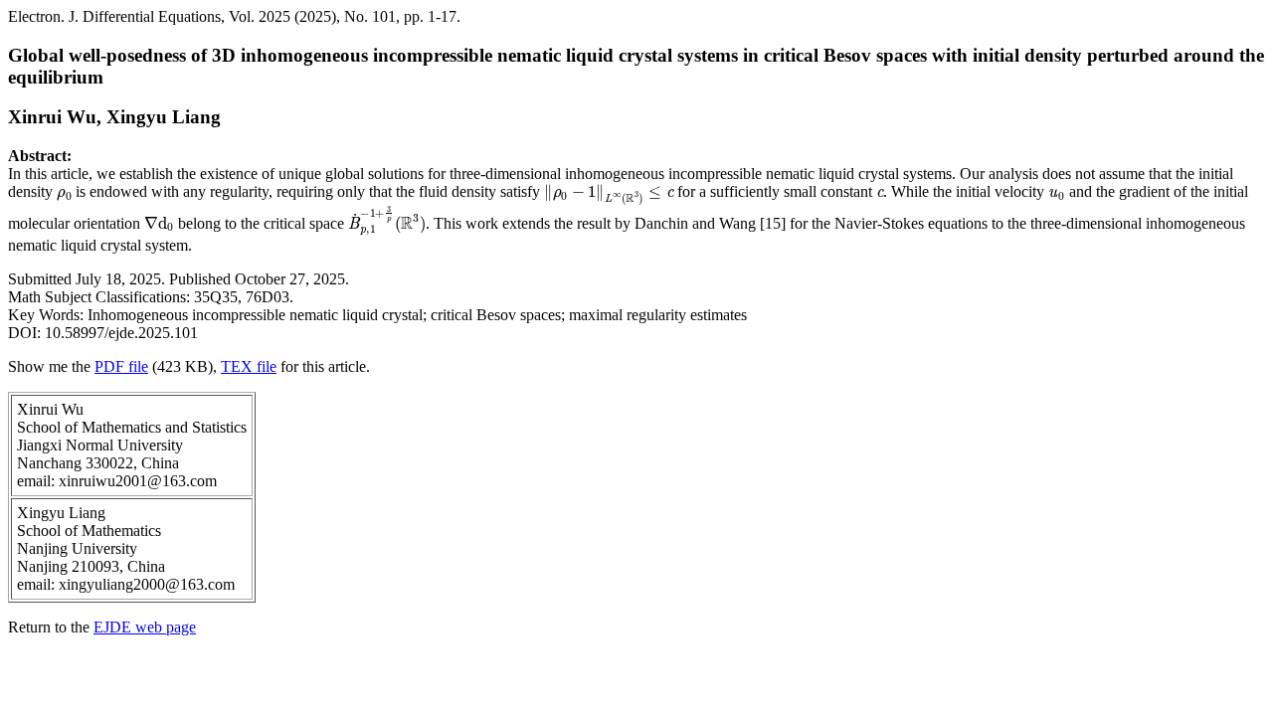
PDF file (121, 366)
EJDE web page (144, 627)
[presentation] (64, 191)
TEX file (248, 366)
